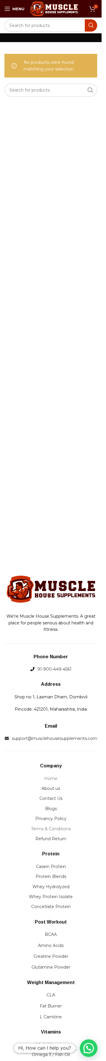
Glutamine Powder (51, 967)
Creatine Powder (51, 956)
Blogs (51, 808)
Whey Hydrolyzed (50, 886)
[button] (88, 1048)
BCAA (51, 934)
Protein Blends (51, 876)
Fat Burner (51, 1006)
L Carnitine (51, 1016)
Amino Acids (51, 945)
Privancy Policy (51, 818)
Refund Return (50, 838)
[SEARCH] (91, 25)
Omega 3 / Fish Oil (51, 1054)
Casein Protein (51, 866)
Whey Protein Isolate (51, 896)
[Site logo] (54, 8)
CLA (51, 995)
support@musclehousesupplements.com (54, 738)
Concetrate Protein (51, 906)
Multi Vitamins (51, 1044)
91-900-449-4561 (54, 669)
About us (51, 788)
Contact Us (50, 798)
